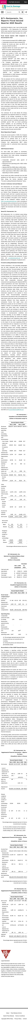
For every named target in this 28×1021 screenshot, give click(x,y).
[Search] (19, 12)
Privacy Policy (17, 1018)
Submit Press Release (8, 1016)
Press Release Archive (16, 1013)
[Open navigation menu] (2, 12)
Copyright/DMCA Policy (7, 1018)
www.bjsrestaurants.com (14, 258)
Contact (25, 1018)
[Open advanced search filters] (22, 12)
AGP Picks (3, 2)
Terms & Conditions (20, 1016)
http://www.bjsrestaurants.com (9, 201)
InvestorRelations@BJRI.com (16, 409)
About (7, 1013)
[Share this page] (26, 12)
